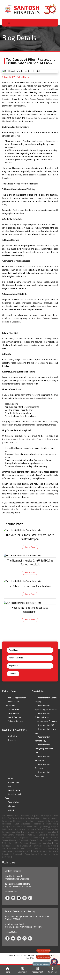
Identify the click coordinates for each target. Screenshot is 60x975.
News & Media (14, 790)
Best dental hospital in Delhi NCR (16, 851)
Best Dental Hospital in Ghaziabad (17, 849)
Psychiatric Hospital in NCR (44, 846)
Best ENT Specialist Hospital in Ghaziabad (30, 843)
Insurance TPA (13, 710)
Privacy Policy (13, 802)
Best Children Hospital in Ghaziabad (17, 816)
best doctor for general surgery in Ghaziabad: (34, 398)
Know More (30, 547)
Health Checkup (14, 717)
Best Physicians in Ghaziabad (28, 838)
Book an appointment (43, 951)
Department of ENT (46, 725)
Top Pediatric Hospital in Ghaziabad (24, 818)
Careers (11, 810)
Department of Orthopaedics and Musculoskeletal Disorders (46, 717)
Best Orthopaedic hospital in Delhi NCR (35, 824)
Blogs (10, 787)
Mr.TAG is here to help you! (41, 964)
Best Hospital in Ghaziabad (27, 509)
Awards (11, 779)
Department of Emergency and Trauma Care (44, 749)
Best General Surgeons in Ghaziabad (41, 99)
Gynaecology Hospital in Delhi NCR (30, 829)
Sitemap (11, 806)
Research (12, 740)
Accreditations (14, 783)
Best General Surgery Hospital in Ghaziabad (26, 439)
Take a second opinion (43, 957)
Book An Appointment (17, 698)
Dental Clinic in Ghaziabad (46, 849)
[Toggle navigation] (9, 23)
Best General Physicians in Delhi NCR (19, 835)
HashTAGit (30, 958)
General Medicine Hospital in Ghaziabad (39, 832)
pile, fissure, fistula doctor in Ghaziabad (28, 175)
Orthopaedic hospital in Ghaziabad (17, 827)
